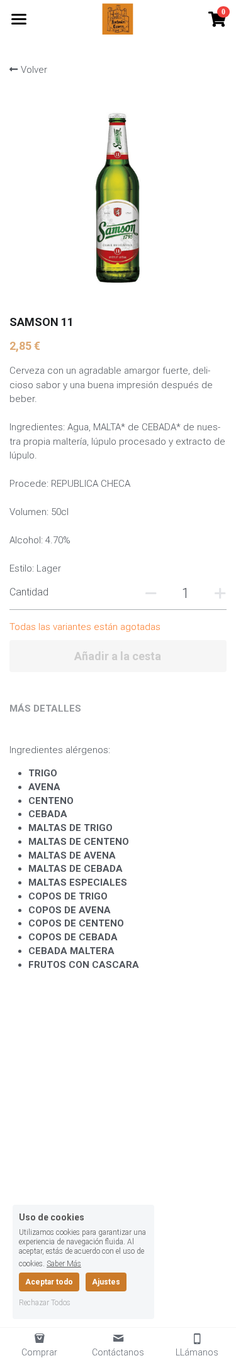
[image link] (118, 18)
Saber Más (64, 1263)
